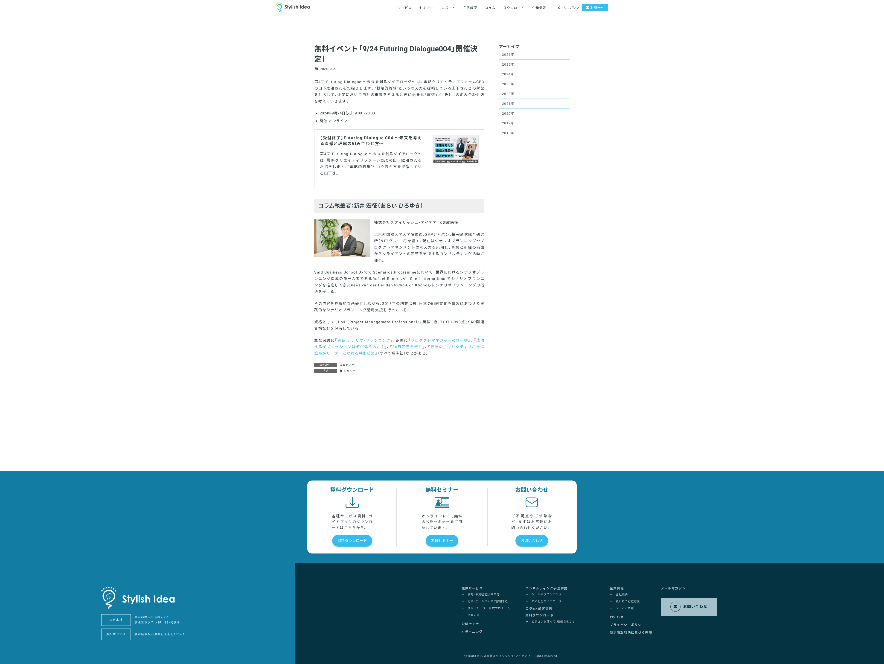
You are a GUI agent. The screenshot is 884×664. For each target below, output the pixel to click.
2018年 (508, 133)
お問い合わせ (532, 541)
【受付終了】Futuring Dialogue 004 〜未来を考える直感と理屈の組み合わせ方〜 (371, 141)
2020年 (508, 113)
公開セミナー (349, 365)
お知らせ (350, 371)
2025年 (508, 64)
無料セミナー (442, 541)
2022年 (508, 93)
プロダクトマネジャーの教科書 (439, 340)
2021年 (508, 103)
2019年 (508, 123)
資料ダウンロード (352, 541)
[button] (472, 588)
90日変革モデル (407, 347)
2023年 (508, 84)
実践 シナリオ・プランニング (363, 340)
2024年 (508, 74)
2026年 (508, 54)
